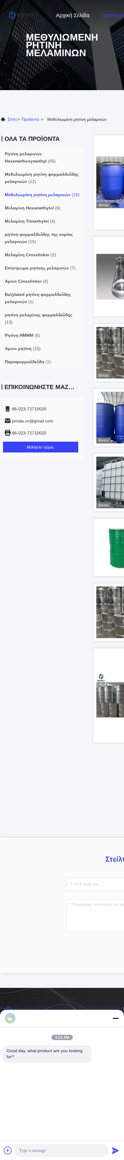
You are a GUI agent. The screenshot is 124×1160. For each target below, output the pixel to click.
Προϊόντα (112, 15)
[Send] (115, 1150)
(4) (30, 221)
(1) (38, 298)
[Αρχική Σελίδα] (24, 15)
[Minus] (115, 1018)
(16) (42, 194)
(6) (32, 208)
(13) (38, 318)
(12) (42, 178)
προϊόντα (30, 119)
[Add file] (8, 1150)
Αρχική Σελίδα (72, 15)
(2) (30, 254)
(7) (40, 268)
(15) (39, 238)
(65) (30, 157)
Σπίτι (12, 119)
